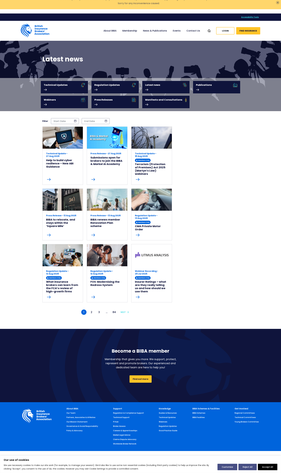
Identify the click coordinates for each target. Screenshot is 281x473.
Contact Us (193, 30)
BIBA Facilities (198, 417)
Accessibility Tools (250, 17)
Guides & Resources (168, 413)
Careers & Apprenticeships (125, 430)
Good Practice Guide (168, 430)
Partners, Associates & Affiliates (80, 417)
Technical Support (121, 417)
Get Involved (241, 408)
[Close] (278, 7)
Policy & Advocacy (74, 430)
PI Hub (116, 422)
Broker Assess (119, 426)
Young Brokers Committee (247, 422)
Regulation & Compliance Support (128, 413)
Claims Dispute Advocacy (124, 439)
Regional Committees (245, 413)
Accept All (267, 467)
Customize (227, 467)
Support (117, 408)
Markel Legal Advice (121, 435)
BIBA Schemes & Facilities (206, 408)
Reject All (247, 467)
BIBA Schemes (198, 413)
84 (114, 312)
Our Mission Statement (77, 422)
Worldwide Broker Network (124, 444)
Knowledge (165, 408)
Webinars (163, 422)
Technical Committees (245, 417)
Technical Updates (167, 417)
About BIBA (72, 408)
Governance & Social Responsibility (82, 426)
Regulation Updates (168, 426)
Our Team (71, 413)
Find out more (140, 379)
